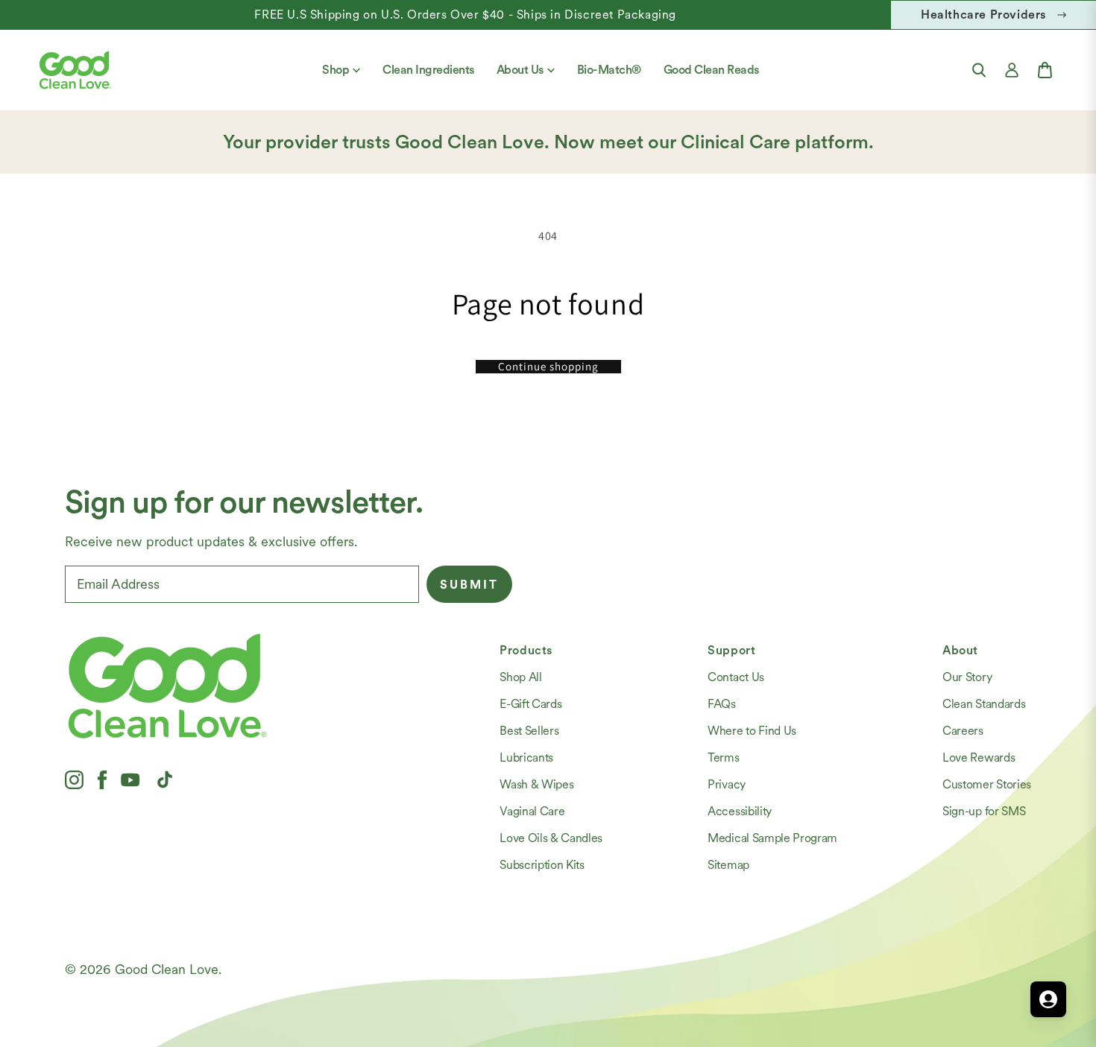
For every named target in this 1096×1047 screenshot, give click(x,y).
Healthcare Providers (983, 14)
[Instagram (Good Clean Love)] (74, 779)
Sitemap (728, 865)
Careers (962, 731)
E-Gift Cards (530, 704)
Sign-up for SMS (983, 811)
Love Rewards (978, 757)
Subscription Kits (542, 865)
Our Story (967, 677)
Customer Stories (986, 784)
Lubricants (526, 757)
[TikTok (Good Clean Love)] (165, 779)
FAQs (722, 704)
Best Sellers (529, 731)
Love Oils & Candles (551, 838)
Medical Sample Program (772, 838)
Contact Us (736, 677)
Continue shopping (548, 366)
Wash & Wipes (536, 784)
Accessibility (740, 811)
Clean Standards (983, 704)
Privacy (727, 784)
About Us (520, 70)
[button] (979, 70)
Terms (723, 757)
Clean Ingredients (428, 70)
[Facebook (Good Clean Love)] (102, 779)
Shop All (520, 677)
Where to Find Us (752, 731)
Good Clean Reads (711, 70)
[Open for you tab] (1048, 999)
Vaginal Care (532, 811)
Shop (335, 70)
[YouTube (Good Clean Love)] (130, 779)
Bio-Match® (609, 70)
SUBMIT (469, 585)
